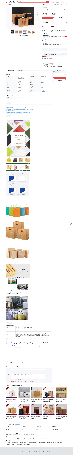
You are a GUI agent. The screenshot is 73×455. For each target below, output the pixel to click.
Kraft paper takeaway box (39, 427)
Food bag (7, 429)
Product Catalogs (18, 424)
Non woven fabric (23, 426)
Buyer (47, 4)
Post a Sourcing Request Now (29, 381)
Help (51, 4)
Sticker (37, 429)
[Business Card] (65, 74)
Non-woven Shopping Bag (16, 438)
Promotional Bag (9, 438)
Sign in (66, 2)
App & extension (56, 4)
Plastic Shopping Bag (24, 438)
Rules (66, 4)
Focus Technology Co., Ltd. (31, 451)
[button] (49, 72)
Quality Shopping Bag (42, 442)
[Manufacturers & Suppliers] (10, 2)
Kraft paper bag (38, 426)
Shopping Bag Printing (15, 442)
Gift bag (22, 429)
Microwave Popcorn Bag (55, 429)
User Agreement (41, 451)
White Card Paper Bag (46, 438)
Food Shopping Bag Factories (59, 442)
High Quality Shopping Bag (50, 442)
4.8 (56, 71)
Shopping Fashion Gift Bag (10, 444)
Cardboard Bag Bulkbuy (27, 444)
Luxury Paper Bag (31, 438)
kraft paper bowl (54, 426)
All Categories (9, 4)
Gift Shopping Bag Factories (23, 442)
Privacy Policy (49, 451)
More (7, 445)
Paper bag (53, 427)
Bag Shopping (8, 442)
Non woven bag (8, 426)
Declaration (45, 451)
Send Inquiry (48, 17)
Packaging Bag (23, 427)
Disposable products (8, 427)
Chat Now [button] (61, 17)
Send (12, 381)
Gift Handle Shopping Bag (19, 444)
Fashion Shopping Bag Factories (33, 442)
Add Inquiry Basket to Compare (23, 35)
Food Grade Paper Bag (38, 438)
